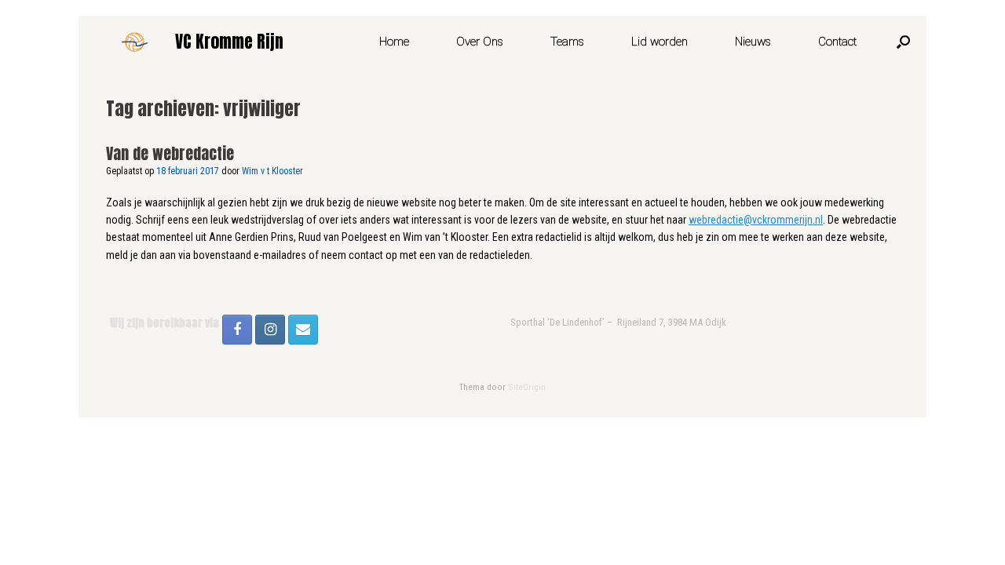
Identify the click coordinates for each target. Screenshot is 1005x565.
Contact (837, 42)
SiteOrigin (527, 386)
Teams (567, 42)
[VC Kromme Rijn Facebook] (237, 329)
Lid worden (659, 42)
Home (394, 42)
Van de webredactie (170, 153)
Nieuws (753, 42)
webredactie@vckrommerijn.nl (756, 219)
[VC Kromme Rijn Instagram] (270, 329)
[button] (903, 41)
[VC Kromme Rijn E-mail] (303, 329)
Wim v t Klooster (272, 171)
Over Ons (479, 42)
